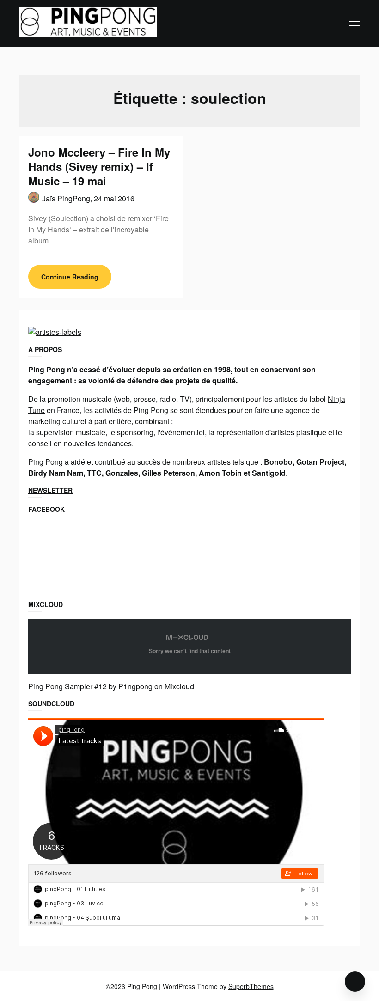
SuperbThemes (251, 986)
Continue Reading (69, 276)
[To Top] (355, 981)
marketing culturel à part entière (79, 421)
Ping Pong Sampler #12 (67, 686)
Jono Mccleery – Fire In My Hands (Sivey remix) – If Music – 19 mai (99, 166)
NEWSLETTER (50, 490)
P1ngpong (135, 686)
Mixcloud (179, 686)
